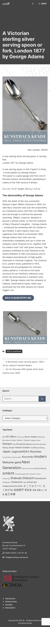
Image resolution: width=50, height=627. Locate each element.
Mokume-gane (11, 462)
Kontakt (8, 604)
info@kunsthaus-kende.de (16, 557)
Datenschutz (11, 601)
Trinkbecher (16, 482)
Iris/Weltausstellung (37, 448)
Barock (28, 437)
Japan (6, 451)
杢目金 (28, 489)
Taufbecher (6, 482)
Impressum (10, 598)
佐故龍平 (19, 489)
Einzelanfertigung (24, 444)
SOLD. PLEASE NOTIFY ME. (18, 298)
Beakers (34, 437)
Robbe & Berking (40, 468)
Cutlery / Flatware (23, 440)
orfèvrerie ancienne (27, 468)
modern (40, 456)
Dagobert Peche (35, 440)
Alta (3, 437)
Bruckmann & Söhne (9, 440)
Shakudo (16, 478)
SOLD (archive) (14, 351)
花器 (34, 490)
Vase (24, 482)
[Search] (42, 399)
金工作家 (10, 494)
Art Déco (11, 436)
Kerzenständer (6, 457)
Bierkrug (41, 437)
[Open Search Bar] (32, 3)
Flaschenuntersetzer (39, 444)
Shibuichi (28, 478)
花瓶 (39, 490)
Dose (14, 444)
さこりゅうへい (33, 485)
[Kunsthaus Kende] (5, 3)
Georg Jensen (8, 448)
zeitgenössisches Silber (12, 486)
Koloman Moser (16, 457)
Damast (7, 443)
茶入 (42, 490)
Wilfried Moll (32, 482)
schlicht (8, 473)
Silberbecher (40, 478)
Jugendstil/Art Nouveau (26, 451)
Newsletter (10, 607)
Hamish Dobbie (22, 447)
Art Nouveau (20, 437)
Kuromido (27, 456)
